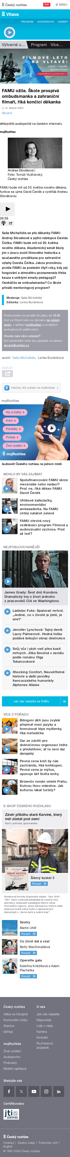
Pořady (10, 437)
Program (27, 21)
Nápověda (44, 1020)
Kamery (63, 21)
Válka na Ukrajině (16, 1014)
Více (56, 44)
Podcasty (10, 1063)
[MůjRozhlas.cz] (8, 132)
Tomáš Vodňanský (29, 175)
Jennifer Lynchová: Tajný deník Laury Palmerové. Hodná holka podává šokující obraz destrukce (39, 634)
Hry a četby (13, 412)
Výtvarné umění (16, 44)
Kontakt (42, 1037)
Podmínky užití (48, 1142)
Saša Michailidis (23, 358)
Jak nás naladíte (48, 1014)
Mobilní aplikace (15, 1068)
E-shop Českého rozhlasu (27, 806)
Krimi (9, 420)
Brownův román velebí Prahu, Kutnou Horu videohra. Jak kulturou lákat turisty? (44, 785)
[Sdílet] (10, 223)
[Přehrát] (7, 209)
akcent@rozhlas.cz (16, 345)
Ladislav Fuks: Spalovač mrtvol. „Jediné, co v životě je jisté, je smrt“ (38, 615)
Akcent (7, 113)
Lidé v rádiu (45, 1026)
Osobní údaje (26, 1142)
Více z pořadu (16, 714)
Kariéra (42, 1032)
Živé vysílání (14, 445)
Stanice (9, 1026)
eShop (8, 1032)
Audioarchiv (45, 21)
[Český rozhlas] (14, 4)
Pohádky (12, 429)
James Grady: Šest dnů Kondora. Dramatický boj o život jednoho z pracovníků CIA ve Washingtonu (31, 596)
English (8, 1146)
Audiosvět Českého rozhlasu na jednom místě (32, 464)
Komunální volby (15, 1020)
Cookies (8, 1142)
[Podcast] (3, 223)
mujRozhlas (33, 324)
